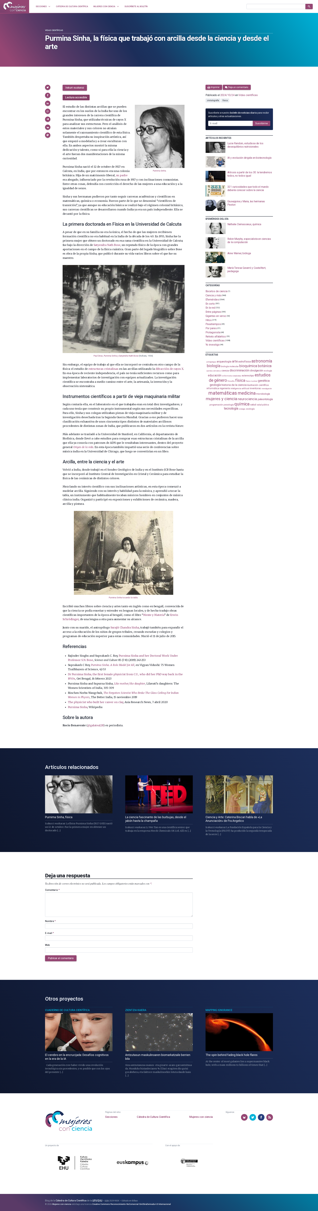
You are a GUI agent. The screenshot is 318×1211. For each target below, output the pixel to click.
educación (214, 375)
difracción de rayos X (169, 368)
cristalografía (213, 100)
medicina (246, 393)
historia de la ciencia (234, 385)
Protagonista (213, 332)
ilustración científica (258, 385)
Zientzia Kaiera (135, 1010)
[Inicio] (14, 6)
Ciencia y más (213, 295)
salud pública (263, 405)
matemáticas (222, 393)
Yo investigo (213, 344)
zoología (250, 409)
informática (213, 388)
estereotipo (248, 375)
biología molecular (230, 366)
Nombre (50, 921)
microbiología (263, 394)
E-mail (49, 933)
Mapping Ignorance (219, 1010)
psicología (229, 404)
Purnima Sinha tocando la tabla (123, 597)
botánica (265, 366)
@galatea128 (95, 725)
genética (263, 381)
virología (242, 409)
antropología (211, 362)
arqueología (224, 361)
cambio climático (213, 371)
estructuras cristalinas (103, 368)
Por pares (211, 328)
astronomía (261, 361)
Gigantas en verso (216, 316)
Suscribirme (261, 123)
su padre (122, 175)
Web (47, 945)
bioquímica (248, 366)
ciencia (225, 370)
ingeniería (225, 388)
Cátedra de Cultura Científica (153, 1116)
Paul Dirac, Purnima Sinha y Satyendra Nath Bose (116, 356)
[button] (47, 87)
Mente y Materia (153, 615)
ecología (268, 370)
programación (216, 404)
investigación (267, 389)
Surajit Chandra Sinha (124, 627)
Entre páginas (213, 311)
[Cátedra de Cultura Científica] (75, 1163)
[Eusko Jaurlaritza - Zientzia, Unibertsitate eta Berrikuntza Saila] (189, 1163)
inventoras (255, 388)
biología (213, 366)
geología (215, 385)
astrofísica (244, 361)
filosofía (231, 381)
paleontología (265, 399)
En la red (210, 307)
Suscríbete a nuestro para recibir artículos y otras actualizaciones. (238, 114)
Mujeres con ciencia (201, 1116)
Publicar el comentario (61, 958)
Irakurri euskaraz (74, 87)
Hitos (209, 320)
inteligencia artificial (240, 388)
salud (253, 404)
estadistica (237, 376)
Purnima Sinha (159, 170)
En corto (210, 303)
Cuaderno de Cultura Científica (67, 1010)
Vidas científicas (54, 30)
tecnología (231, 408)
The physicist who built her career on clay (95, 702)
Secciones (111, 1116)
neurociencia (247, 399)
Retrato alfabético (216, 336)
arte (235, 361)
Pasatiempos (213, 324)
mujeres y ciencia (221, 398)
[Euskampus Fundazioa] (133, 1163)
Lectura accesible (76, 97)
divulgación (256, 370)
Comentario (52, 890)
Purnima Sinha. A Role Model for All (112, 665)
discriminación (239, 370)
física (225, 100)
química (242, 403)
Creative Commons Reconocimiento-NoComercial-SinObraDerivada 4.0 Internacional (131, 1204)
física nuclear (251, 381)
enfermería (227, 376)
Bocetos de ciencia (217, 291)
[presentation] (239, 147)
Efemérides (212, 299)
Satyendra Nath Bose (107, 245)
